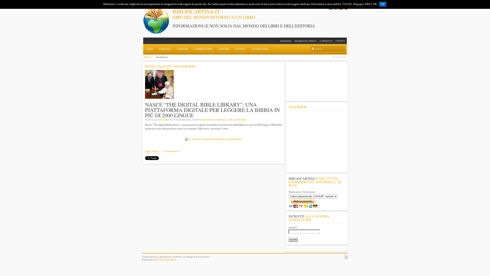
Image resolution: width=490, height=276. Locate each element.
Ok (382, 4)
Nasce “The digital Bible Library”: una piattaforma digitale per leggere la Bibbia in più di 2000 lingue (212, 110)
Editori (208, 120)
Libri (229, 120)
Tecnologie (240, 120)
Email (293, 227)
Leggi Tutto (151, 151)
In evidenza (220, 120)
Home (147, 57)
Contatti (340, 41)
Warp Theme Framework (164, 260)
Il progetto (326, 41)
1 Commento (170, 151)
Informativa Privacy (306, 41)
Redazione (286, 41)
